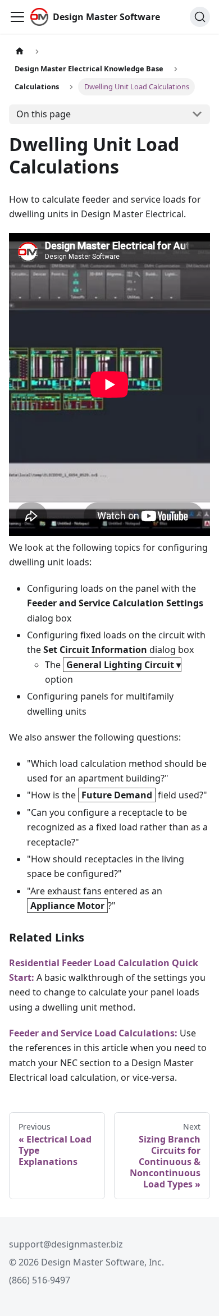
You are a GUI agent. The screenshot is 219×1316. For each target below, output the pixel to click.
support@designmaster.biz (66, 1244)
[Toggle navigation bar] (17, 16)
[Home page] (19, 51)
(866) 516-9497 (39, 1280)
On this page (43, 114)
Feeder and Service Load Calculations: (93, 1033)
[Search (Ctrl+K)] (200, 17)
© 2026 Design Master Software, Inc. (86, 1262)
